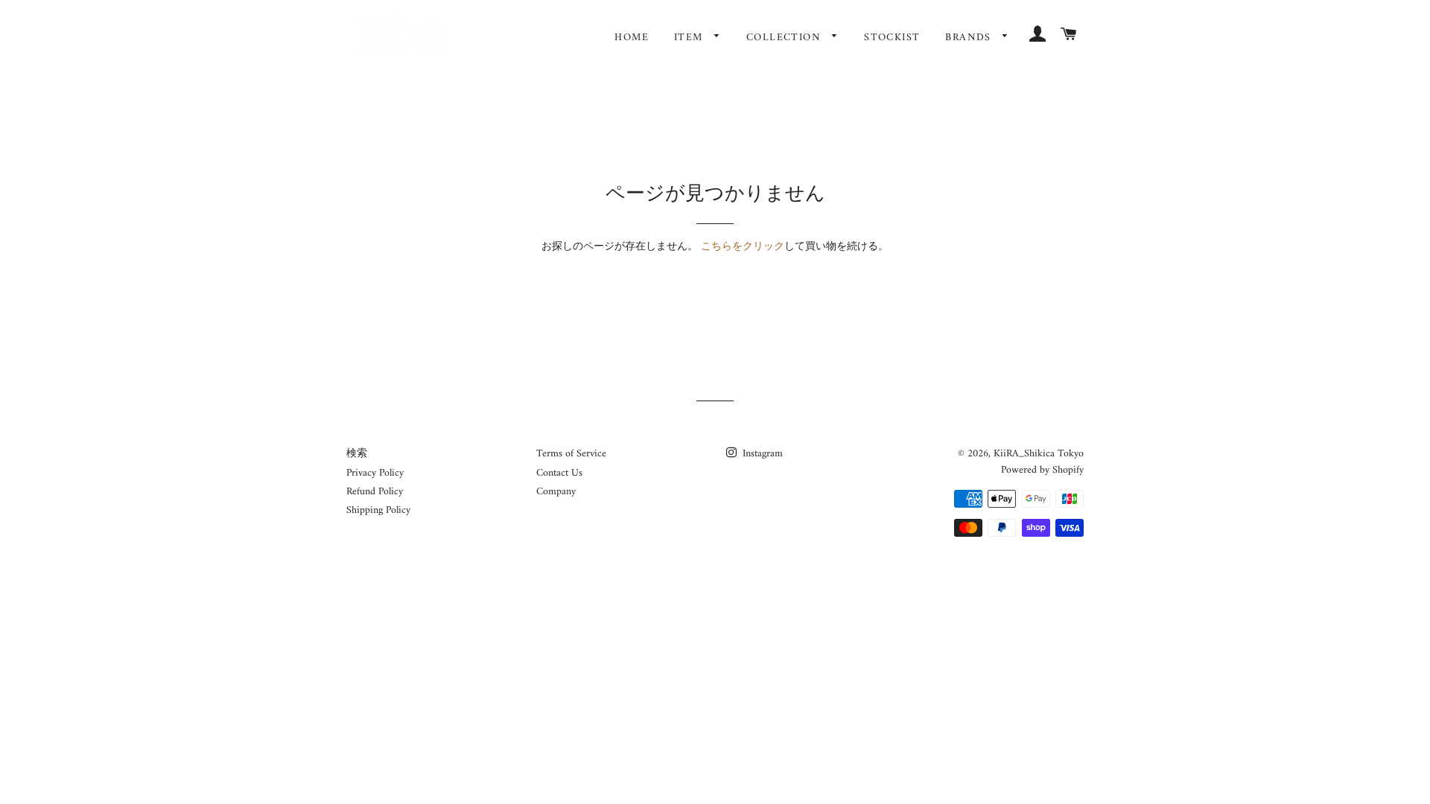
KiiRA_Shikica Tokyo (1039, 453)
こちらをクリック (742, 246)
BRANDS (970, 37)
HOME (631, 37)
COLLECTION (785, 37)
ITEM (690, 37)
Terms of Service (571, 453)
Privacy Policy (375, 473)
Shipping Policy (378, 510)
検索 (356, 453)
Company (556, 491)
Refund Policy (374, 491)
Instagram (761, 453)
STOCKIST (892, 37)
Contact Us (559, 473)
